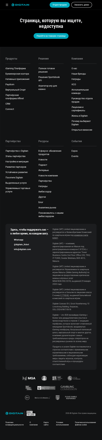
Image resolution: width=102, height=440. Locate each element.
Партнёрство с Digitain (16, 151)
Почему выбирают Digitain (81, 123)
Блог (40, 202)
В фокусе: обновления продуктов (49, 153)
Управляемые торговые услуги (17, 190)
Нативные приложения (17, 79)
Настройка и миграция (16, 161)
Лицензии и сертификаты (78, 109)
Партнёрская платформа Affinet (14, 97)
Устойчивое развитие (16, 172)
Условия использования (62, 423)
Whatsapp (18, 240)
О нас (74, 68)
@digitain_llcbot (21, 244)
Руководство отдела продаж (82, 100)
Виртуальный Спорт (15, 89)
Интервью (43, 170)
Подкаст (42, 165)
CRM (7, 103)
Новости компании (48, 175)
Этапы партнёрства (15, 156)
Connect (9, 109)
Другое (42, 197)
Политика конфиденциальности (14, 423)
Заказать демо (81, 5)
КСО (74, 84)
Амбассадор (44, 191)
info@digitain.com (22, 249)
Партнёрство (45, 181)
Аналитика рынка (47, 207)
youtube (59, 433)
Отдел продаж (60, 5)
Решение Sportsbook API (49, 79)
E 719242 (64, 295)
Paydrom (9, 84)
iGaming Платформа (15, 68)
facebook (35, 433)
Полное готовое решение (46, 70)
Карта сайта (46, 423)
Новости (42, 159)
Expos (75, 151)
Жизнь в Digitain (80, 115)
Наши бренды (79, 73)
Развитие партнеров (15, 167)
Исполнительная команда (80, 91)
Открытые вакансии (82, 129)
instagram (67, 433)
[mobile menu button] (7, 5)
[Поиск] (96, 5)
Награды (76, 79)
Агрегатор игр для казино (47, 87)
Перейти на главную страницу (51, 36)
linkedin (43, 433)
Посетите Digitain (14, 177)
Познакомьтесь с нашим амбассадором (50, 215)
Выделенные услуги (16, 183)
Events (75, 156)
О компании (34, 423)
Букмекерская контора (17, 73)
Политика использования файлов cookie (85, 423)
